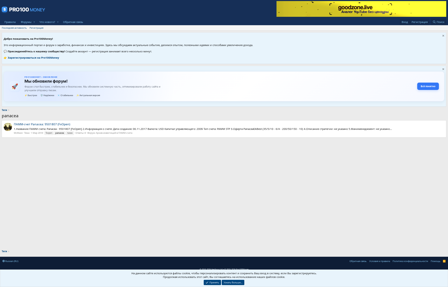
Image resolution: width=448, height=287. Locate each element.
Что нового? (47, 22)
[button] (34, 22)
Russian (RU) (11, 261)
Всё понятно (428, 86)
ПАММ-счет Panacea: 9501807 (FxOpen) (42, 124)
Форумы (26, 22)
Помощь (435, 261)
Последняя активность (14, 27)
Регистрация (36, 27)
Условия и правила (379, 261)
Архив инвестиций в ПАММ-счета (114, 132)
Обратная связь (73, 22)
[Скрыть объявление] (442, 36)
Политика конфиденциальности (410, 261)
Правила (10, 22)
